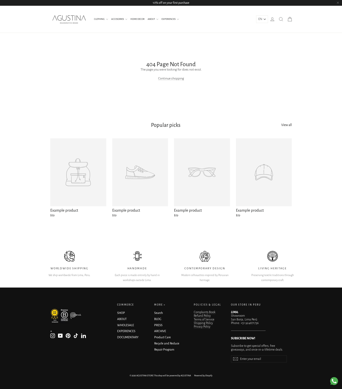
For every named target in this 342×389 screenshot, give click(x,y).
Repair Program (164, 349)
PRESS (158, 325)
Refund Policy (202, 315)
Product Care (162, 337)
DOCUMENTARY (128, 337)
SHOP (121, 312)
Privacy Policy (202, 326)
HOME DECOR (137, 19)
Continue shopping (171, 78)
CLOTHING (99, 19)
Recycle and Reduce (166, 343)
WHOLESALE (125, 325)
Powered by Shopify (203, 375)
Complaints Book (204, 312)
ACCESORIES (117, 19)
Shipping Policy (203, 323)
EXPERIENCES (169, 19)
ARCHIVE (160, 331)
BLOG (157, 319)
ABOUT (151, 19)
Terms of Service (204, 319)
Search (158, 312)
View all (286, 125)
